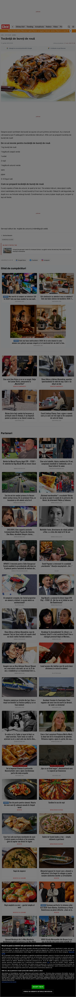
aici (48, 962)
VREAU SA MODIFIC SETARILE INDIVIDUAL (37, 991)
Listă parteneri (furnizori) (9, 982)
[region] (38, 969)
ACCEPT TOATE (38, 987)
